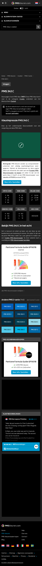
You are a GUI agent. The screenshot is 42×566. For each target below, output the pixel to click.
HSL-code (21, 209)
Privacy (23, 556)
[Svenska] (32, 545)
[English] (7, 545)
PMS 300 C (7, 306)
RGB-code (21, 191)
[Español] (27, 545)
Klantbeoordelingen (11, 414)
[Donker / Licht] (22, 8)
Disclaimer (31, 556)
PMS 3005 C (21, 306)
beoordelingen (19, 444)
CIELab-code (35, 191)
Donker (16, 8)
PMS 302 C (21, 314)
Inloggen (6, 84)
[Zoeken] (38, 27)
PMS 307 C (34, 330)
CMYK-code (7, 191)
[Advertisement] (21, 52)
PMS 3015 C (7, 314)
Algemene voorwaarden (25, 553)
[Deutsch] (12, 545)
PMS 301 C (34, 306)
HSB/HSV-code (7, 209)
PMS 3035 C (21, 322)
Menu (6, 12)
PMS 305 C (7, 330)
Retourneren (6, 556)
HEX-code (35, 209)
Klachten (15, 556)
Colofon (4, 553)
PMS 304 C (34, 322)
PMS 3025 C (34, 314)
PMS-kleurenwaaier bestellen (20, 240)
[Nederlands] (37, 3)
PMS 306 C (21, 330)
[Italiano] (22, 545)
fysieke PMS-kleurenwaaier (14, 238)
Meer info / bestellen (12, 182)
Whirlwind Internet (17, 563)
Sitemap (12, 553)
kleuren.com (13, 525)
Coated (13, 17)
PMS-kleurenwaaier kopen (13, 339)
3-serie (22, 99)
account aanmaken (12, 113)
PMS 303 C (7, 322)
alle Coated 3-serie (33, 300)
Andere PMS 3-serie (13, 299)
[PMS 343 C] (21, 145)
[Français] (17, 545)
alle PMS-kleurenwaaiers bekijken (12, 291)
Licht (26, 8)
